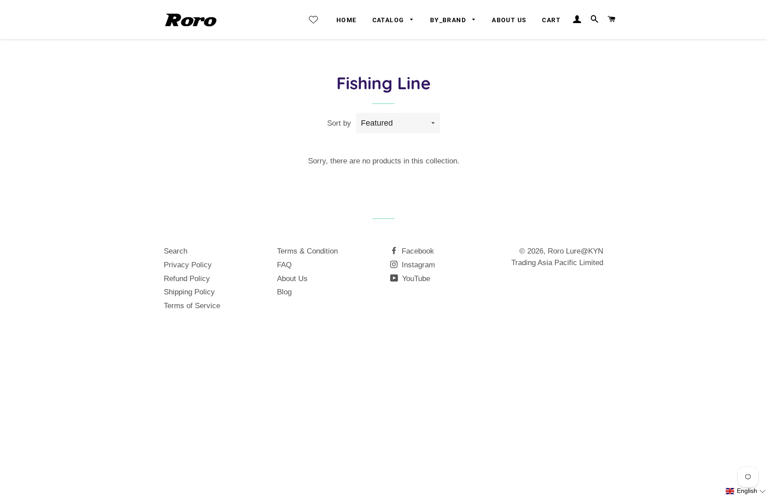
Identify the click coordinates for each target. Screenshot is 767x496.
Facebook (416, 251)
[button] (746, 491)
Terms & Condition (307, 251)
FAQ (284, 265)
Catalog (389, 20)
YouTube (415, 278)
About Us (509, 20)
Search (175, 251)
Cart (551, 20)
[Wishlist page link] (313, 19)
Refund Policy (187, 278)
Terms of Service (192, 306)
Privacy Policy (188, 265)
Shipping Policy (189, 292)
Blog (284, 292)
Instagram (417, 265)
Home (346, 20)
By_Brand (449, 20)
